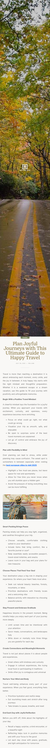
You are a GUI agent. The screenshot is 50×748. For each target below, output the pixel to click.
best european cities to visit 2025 (21, 465)
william (31, 363)
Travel (25, 337)
